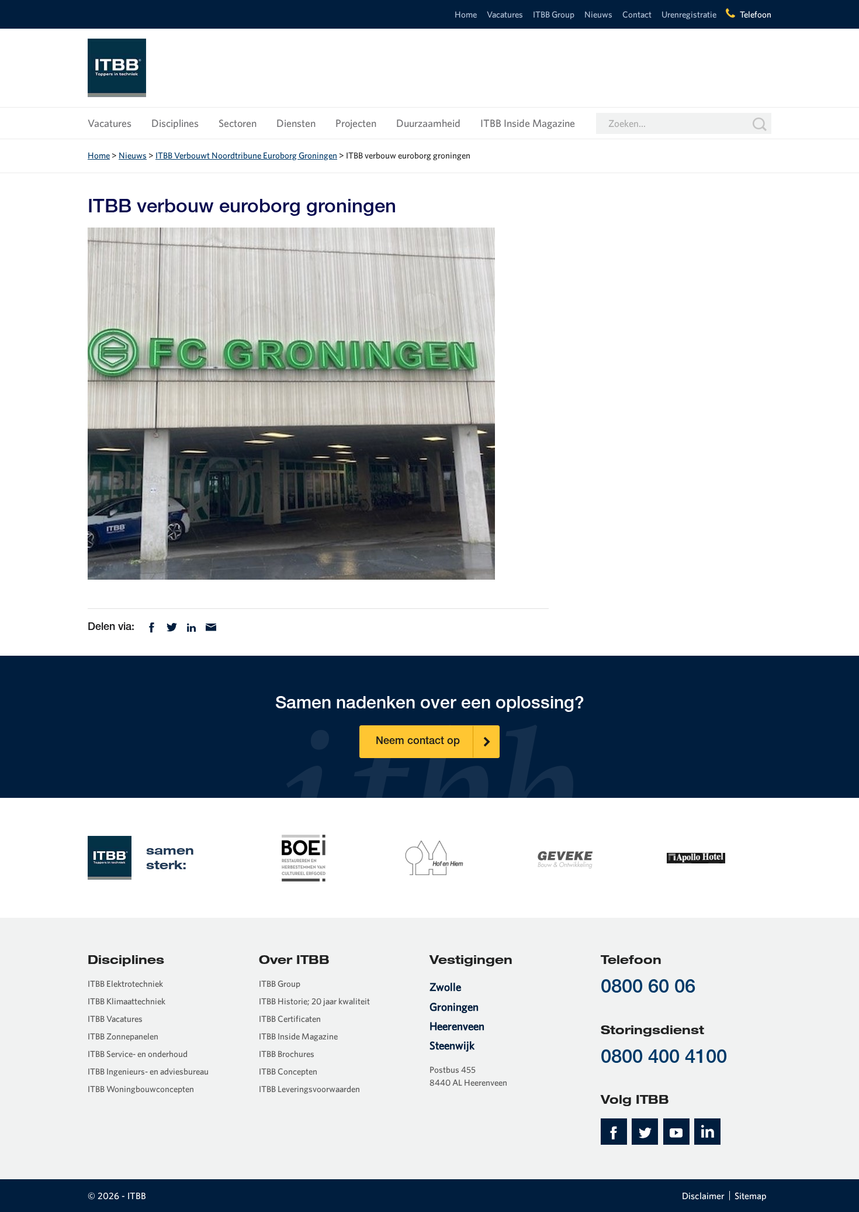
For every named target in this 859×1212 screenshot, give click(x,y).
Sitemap (751, 1195)
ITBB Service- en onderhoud (138, 1054)
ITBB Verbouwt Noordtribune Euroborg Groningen (246, 155)
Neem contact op (418, 741)
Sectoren (238, 123)
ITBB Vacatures (115, 1019)
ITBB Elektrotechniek (125, 984)
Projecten (355, 123)
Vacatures (505, 14)
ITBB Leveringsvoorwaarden (309, 1089)
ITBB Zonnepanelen (123, 1036)
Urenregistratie (688, 14)
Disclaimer (703, 1195)
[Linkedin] (191, 626)
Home (466, 14)
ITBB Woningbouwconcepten (141, 1089)
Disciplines (175, 123)
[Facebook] (152, 626)
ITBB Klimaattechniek (126, 1001)
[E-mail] (211, 626)
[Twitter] (172, 626)
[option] (303, 857)
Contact (637, 14)
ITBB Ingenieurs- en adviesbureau (148, 1071)
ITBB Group (553, 14)
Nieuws (598, 14)
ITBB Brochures (286, 1054)
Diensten (296, 123)
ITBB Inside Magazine (527, 123)
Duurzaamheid (428, 123)
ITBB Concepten (288, 1071)
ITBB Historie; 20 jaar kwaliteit (314, 1001)
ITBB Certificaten (290, 1019)
